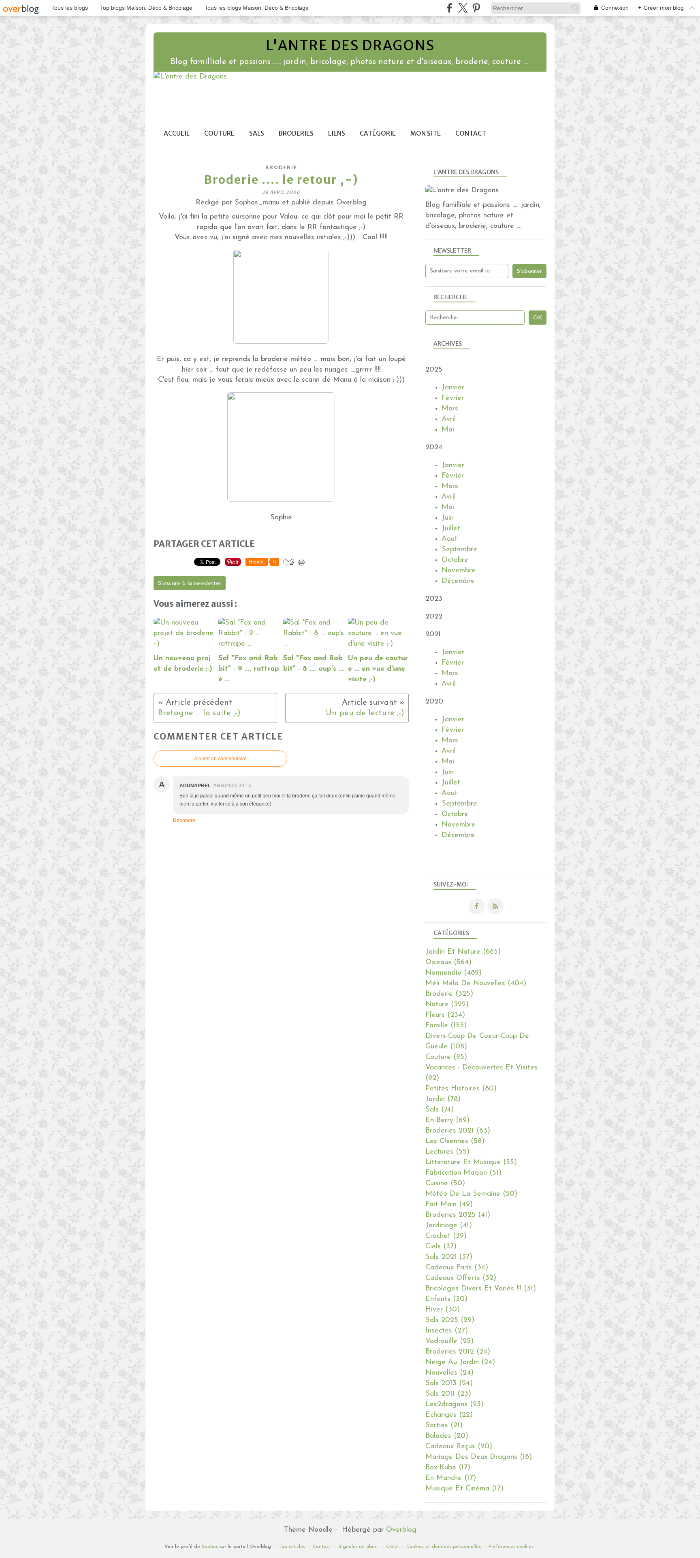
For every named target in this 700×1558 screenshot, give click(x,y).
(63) (457, 1131)
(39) (446, 1236)
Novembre (459, 570)
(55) (447, 1152)
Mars (450, 408)
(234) (445, 1015)
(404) (475, 983)
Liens (336, 133)
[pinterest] (476, 8)
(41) (457, 1215)
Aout (449, 539)
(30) (446, 1299)
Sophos (210, 1546)
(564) (448, 962)
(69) (447, 1120)
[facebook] (449, 8)
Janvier (453, 387)
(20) (446, 1436)
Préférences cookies (511, 1546)
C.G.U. (392, 1546)
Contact (470, 133)
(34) (456, 1267)
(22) (449, 1415)
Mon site (425, 133)
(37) (441, 1246)
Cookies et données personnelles (443, 1546)
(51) (463, 1173)
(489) (453, 973)
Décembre (458, 581)
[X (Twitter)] (463, 8)
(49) (449, 1204)
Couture (219, 133)
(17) (447, 1467)
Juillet (451, 528)
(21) (444, 1425)
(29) (449, 1320)
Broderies (296, 133)
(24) (457, 1352)
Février (453, 398)
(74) (439, 1110)
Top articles (292, 1546)
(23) (448, 1394)
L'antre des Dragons (350, 45)
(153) (446, 1025)
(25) (449, 1341)
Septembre (459, 549)
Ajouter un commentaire (220, 758)
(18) (478, 1457)
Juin (448, 518)
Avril (449, 419)
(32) (460, 1278)
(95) (446, 1057)
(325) (449, 994)
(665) (463, 952)
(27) (446, 1331)
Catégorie (378, 133)
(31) (480, 1288)
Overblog (401, 1530)
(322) (447, 1004)
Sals (256, 133)
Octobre (455, 560)
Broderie (281, 167)
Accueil (177, 133)
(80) (461, 1089)
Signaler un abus (358, 1546)
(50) (445, 1183)
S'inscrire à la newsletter (189, 583)
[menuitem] (177, 133)
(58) (454, 1141)
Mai (448, 430)
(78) (443, 1099)
